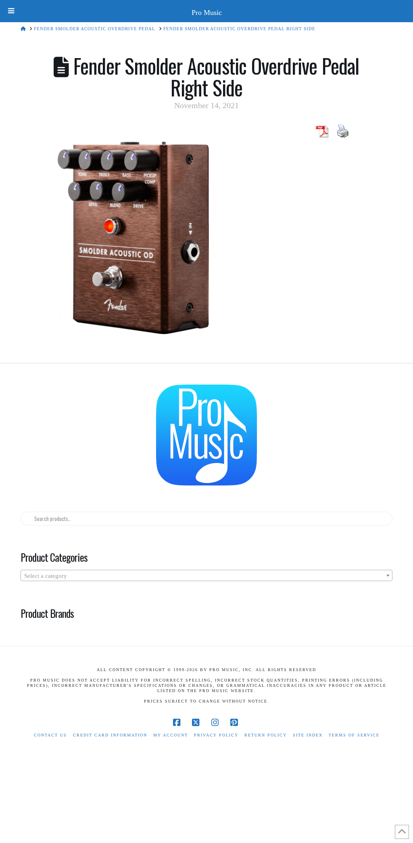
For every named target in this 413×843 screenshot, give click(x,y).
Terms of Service (354, 735)
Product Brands (47, 613)
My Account (170, 735)
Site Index (308, 735)
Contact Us (50, 735)
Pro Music (207, 12)
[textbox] (206, 576)
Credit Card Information (110, 735)
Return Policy (265, 735)
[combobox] (206, 575)
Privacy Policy (216, 735)
